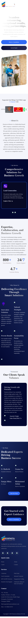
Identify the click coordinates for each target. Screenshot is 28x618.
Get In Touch (14, 48)
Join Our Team (14, 493)
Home (2, 561)
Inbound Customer (18, 576)
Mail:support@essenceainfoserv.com (10, 604)
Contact (16, 564)
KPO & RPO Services (6, 579)
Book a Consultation (14, 42)
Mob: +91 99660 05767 (7, 607)
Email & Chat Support (6, 581)
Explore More (7, 201)
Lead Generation (5, 576)
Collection (3, 573)
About (15, 561)
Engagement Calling (19, 579)
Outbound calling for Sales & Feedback (19, 582)
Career (2, 564)
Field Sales (16, 573)
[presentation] (13, 212)
